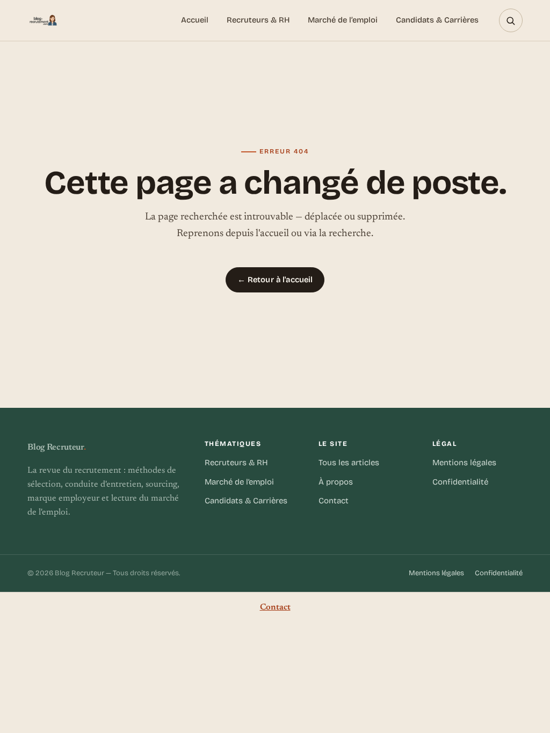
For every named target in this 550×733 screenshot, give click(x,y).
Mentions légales (464, 462)
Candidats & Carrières (437, 20)
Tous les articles (349, 462)
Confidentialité (460, 482)
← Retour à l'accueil (275, 279)
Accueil (194, 20)
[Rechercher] (511, 20)
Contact (334, 500)
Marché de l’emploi (343, 20)
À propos (336, 482)
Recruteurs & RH (258, 20)
